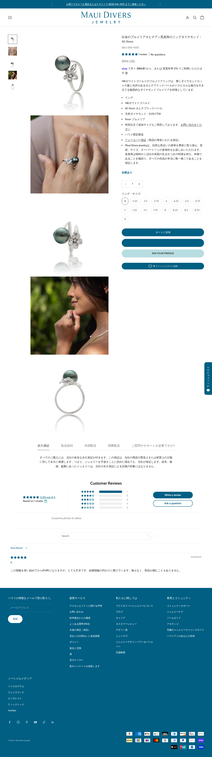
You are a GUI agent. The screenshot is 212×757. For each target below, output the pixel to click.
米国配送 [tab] (90, 445)
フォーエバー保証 (135, 140)
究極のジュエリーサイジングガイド (185, 629)
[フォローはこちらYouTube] (35, 722)
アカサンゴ (173, 623)
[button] (130, 54)
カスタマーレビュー (126, 623)
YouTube (12, 710)
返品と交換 (75, 648)
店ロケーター (76, 660)
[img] (18, 557)
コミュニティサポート (178, 605)
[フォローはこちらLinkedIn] (52, 722)
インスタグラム (16, 686)
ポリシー (74, 641)
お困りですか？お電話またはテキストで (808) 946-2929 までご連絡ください (106, 4)
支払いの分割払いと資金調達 (85, 635)
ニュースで (122, 635)
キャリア (120, 617)
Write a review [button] (173, 495)
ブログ (119, 611)
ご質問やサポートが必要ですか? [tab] (153, 445)
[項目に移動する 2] (12, 51)
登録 (15, 618)
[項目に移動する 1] (12, 39)
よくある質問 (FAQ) (80, 623)
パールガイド (174, 617)
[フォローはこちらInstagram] (18, 722)
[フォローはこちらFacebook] (9, 722)
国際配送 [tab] (114, 445)
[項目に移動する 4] (12, 75)
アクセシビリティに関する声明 (86, 605)
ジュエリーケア (175, 611)
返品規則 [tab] (67, 445)
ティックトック (16, 704)
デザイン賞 (122, 629)
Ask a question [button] (172, 503)
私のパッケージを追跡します (85, 666)
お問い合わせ (76, 611)
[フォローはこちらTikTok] (44, 722)
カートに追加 (163, 232)
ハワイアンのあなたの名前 (181, 635)
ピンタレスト (15, 698)
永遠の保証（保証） (80, 629)
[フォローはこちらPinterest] (26, 722)
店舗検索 (120, 652)
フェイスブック (16, 692)
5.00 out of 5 (47, 497)
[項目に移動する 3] (12, 63)
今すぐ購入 (163, 243)
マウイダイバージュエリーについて (134, 605)
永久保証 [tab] (43, 445)
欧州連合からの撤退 (80, 617)
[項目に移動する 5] (12, 87)
